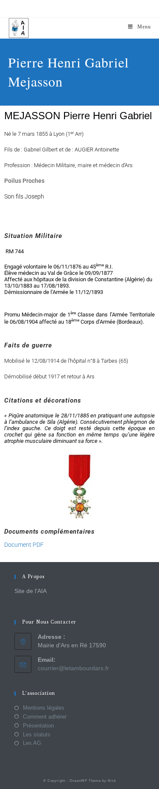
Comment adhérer (45, 716)
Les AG (32, 743)
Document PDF (24, 544)
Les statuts (36, 734)
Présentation (38, 725)
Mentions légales (43, 708)
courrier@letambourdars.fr (73, 668)
